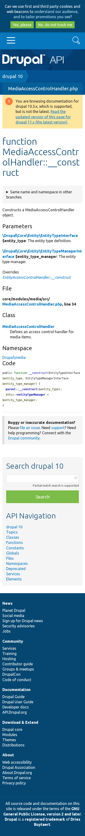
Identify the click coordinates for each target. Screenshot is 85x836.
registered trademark (45, 819)
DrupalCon (11, 674)
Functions (14, 542)
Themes (9, 740)
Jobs (6, 631)
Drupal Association (18, 767)
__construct (28, 389)
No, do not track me (55, 25)
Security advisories (18, 626)
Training (9, 653)
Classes (12, 537)
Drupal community (24, 438)
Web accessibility (17, 762)
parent (11, 389)
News (7, 603)
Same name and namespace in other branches (39, 194)
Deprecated (16, 569)
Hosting (9, 659)
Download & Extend (20, 722)
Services (13, 574)
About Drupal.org (17, 772)
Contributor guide (17, 664)
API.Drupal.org (14, 712)
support (58, 428)
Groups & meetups (18, 669)
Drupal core (12, 729)
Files (10, 558)
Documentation (16, 689)
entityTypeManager (31, 394)
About (8, 755)
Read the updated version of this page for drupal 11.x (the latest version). (43, 116)
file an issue (30, 428)
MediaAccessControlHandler (28, 326)
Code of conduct (16, 680)
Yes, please (22, 25)
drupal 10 (12, 76)
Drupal (11, 819)
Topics (12, 532)
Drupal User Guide (17, 702)
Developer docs (15, 707)
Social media (13, 615)
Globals (12, 553)
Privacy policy (14, 783)
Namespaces (17, 563)
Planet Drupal (13, 610)
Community (12, 641)
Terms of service (16, 778)
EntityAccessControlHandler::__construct (36, 277)
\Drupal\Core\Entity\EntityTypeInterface (40, 235)
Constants (15, 548)
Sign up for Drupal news (22, 621)
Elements (14, 579)
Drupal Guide (13, 697)
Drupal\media (14, 357)
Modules (9, 735)
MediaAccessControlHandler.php (43, 88)
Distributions (13, 745)
